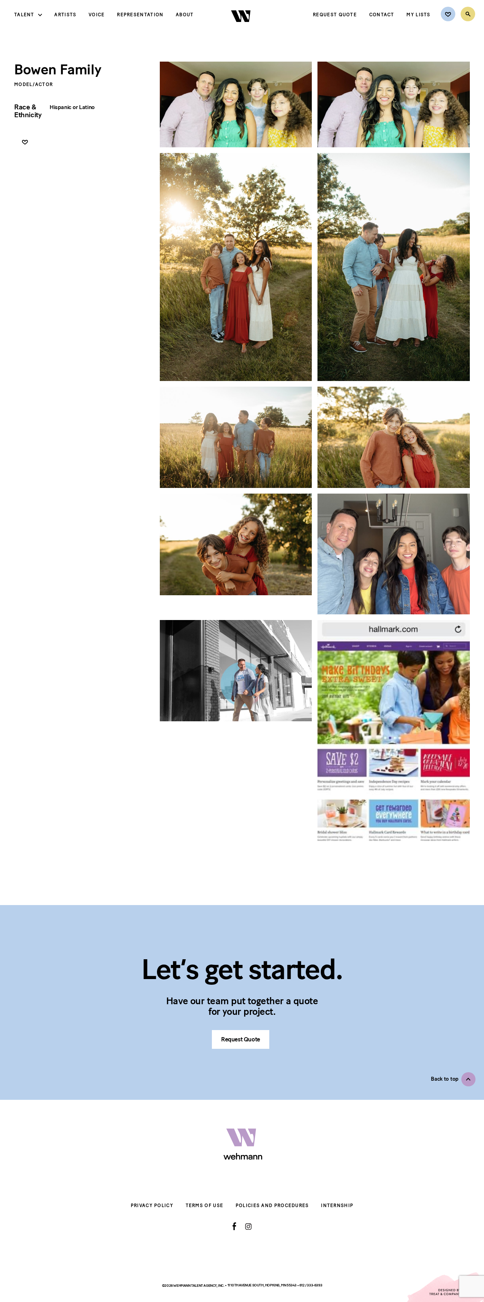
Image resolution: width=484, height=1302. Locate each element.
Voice (97, 14)
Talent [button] (24, 14)
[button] (453, 1079)
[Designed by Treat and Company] (445, 1287)
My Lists (418, 14)
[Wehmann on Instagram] (248, 1226)
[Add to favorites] (25, 142)
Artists (65, 14)
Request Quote (335, 14)
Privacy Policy (152, 1205)
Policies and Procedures (272, 1205)
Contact (381, 14)
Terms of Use (205, 1205)
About (185, 14)
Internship (337, 1205)
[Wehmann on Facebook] (234, 1226)
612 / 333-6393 (310, 1285)
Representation (140, 14)
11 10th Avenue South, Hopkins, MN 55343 (262, 1285)
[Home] (241, 28)
